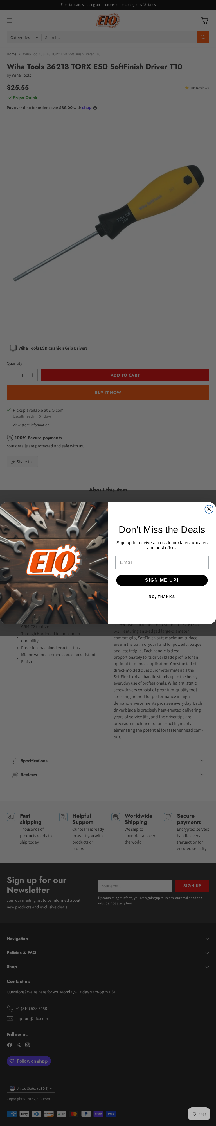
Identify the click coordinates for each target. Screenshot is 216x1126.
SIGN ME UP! (162, 579)
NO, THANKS (162, 597)
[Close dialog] (209, 509)
